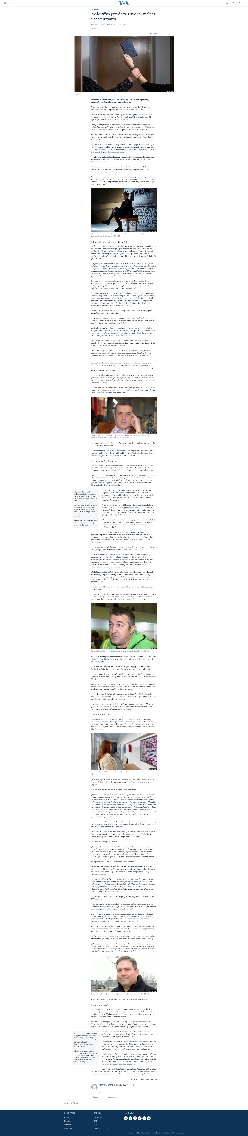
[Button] (153, 34)
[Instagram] (233, 3)
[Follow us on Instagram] (135, 1118)
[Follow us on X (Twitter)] (130, 1118)
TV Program (98, 1117)
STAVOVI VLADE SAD (101, 1128)
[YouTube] (227, 3)
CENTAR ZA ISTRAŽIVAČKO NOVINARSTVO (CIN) (108, 24)
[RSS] (144, 1118)
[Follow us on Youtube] (139, 1118)
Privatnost (67, 1125)
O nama (66, 1117)
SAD (95, 1121)
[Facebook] (240, 3)
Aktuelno (95, 10)
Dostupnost (68, 1128)
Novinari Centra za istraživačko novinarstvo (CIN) (109, 167)
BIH (95, 1125)
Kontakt (67, 1121)
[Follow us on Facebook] (126, 1118)
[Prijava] (149, 1118)
